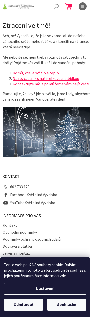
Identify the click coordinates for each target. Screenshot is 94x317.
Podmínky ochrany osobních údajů (32, 239)
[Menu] (83, 6)
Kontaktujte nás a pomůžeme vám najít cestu (51, 84)
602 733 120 (20, 187)
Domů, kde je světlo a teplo (36, 73)
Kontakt (10, 225)
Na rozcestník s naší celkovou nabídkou (46, 78)
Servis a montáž (16, 253)
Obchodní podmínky (20, 232)
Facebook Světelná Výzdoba (33, 195)
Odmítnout (24, 304)
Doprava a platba (17, 246)
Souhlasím (66, 304)
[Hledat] (56, 6)
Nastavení (45, 288)
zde (63, 276)
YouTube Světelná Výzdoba (32, 203)
